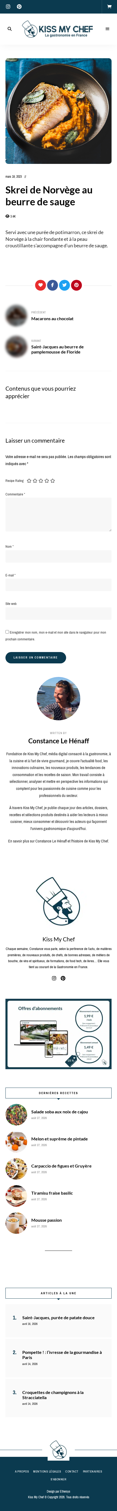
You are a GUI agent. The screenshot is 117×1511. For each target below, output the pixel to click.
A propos (22, 1471)
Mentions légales (47, 1471)
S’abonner (59, 1479)
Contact (72, 1471)
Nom (9, 546)
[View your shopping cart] (109, 7)
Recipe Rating (14, 481)
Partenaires (92, 1471)
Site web (11, 604)
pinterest (19, 7)
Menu (107, 29)
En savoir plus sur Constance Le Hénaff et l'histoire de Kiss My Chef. (58, 841)
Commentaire (15, 494)
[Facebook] (52, 285)
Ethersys (65, 1491)
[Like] (40, 285)
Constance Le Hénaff (58, 741)
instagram (8, 7)
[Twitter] (64, 285)
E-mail (10, 575)
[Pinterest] (76, 285)
